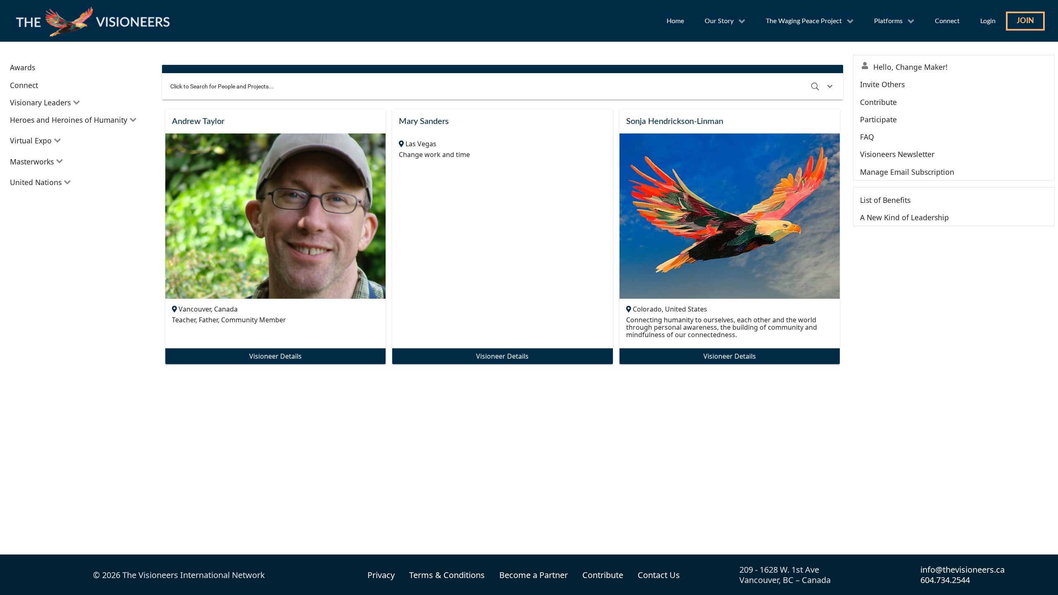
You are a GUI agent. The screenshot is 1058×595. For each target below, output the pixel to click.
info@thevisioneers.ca (962, 569)
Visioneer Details (275, 356)
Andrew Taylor (198, 121)
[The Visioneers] (95, 21)
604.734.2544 (945, 579)
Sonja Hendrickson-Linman (674, 121)
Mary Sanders (424, 121)
